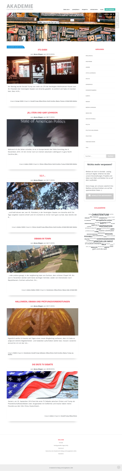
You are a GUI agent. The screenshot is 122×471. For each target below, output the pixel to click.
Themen (62, 101)
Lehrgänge (75, 9)
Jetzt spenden (110, 9)
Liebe (97, 231)
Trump (63, 164)
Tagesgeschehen (90, 141)
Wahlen (75, 101)
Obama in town (42, 238)
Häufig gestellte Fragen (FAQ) (61, 445)
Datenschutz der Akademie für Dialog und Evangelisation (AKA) (61, 451)
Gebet (113, 219)
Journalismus (105, 228)
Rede (68, 290)
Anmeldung (106, 14)
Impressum (61, 448)
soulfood (90, 241)
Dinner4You (103, 218)
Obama (58, 101)
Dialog (88, 78)
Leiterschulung (89, 231)
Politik (21, 101)
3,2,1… (42, 175)
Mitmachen (93, 9)
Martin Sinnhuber (106, 230)
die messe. (94, 217)
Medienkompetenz (92, 234)
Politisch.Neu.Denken (92, 130)
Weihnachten (101, 246)
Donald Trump (34, 101)
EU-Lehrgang (87, 220)
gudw (108, 222)
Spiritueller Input (103, 241)
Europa (17, 101)
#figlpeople (89, 55)
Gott (103, 223)
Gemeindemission (90, 223)
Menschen (89, 113)
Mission (101, 233)
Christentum (100, 214)
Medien (33, 290)
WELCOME (61, 440)
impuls (95, 225)
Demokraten (50, 290)
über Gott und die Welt (102, 247)
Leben (112, 229)
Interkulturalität (90, 228)
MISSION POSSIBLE (90, 119)
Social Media (93, 238)
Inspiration (105, 226)
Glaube (97, 222)
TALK (87, 147)
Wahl (70, 227)
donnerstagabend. (91, 90)
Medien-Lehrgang (91, 107)
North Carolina (51, 101)
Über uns (66, 9)
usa (72, 353)
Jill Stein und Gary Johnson (42, 112)
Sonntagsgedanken (106, 239)
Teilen (108, 244)
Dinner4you (89, 84)
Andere (26, 164)
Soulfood (89, 136)
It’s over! (42, 49)
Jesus (99, 229)
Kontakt (61, 442)
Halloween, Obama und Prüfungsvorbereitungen (42, 301)
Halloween (42, 353)
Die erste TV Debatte (42, 364)
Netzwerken (98, 235)
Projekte (84, 9)
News (105, 236)
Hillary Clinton (43, 101)
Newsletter (61, 453)
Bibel (90, 214)
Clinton (42, 164)
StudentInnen (93, 243)
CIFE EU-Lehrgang (91, 73)
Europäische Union (104, 220)
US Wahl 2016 (68, 101)
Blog (101, 9)
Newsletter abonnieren (102, 195)
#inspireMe (89, 61)
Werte (106, 247)
